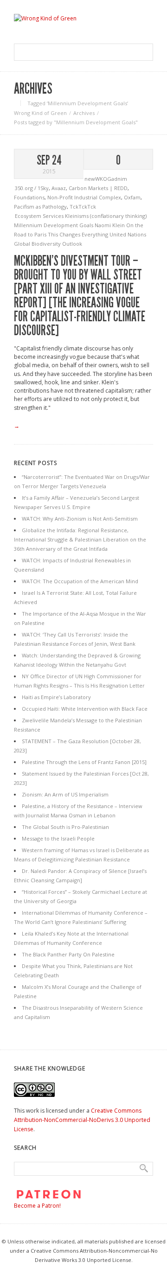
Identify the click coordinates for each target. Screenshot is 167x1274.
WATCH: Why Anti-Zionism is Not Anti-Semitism (80, 518)
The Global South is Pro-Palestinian (65, 826)
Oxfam (132, 197)
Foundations (29, 197)
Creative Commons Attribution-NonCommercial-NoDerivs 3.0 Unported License (82, 1120)
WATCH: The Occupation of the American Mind (80, 581)
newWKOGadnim (105, 178)
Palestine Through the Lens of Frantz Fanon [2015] (84, 761)
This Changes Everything (78, 234)
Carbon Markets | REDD (98, 188)
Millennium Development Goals (54, 225)
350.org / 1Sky (32, 188)
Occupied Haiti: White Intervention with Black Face (85, 708)
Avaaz (58, 188)
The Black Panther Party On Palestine (68, 954)
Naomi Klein (110, 225)
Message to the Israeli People (58, 838)
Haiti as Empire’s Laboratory (56, 697)
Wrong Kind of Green (40, 112)
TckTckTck (83, 206)
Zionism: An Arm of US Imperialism (65, 794)
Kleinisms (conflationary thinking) (106, 215)
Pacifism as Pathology (40, 206)
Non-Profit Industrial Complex (84, 197)
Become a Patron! (37, 1206)
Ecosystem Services (40, 215)
